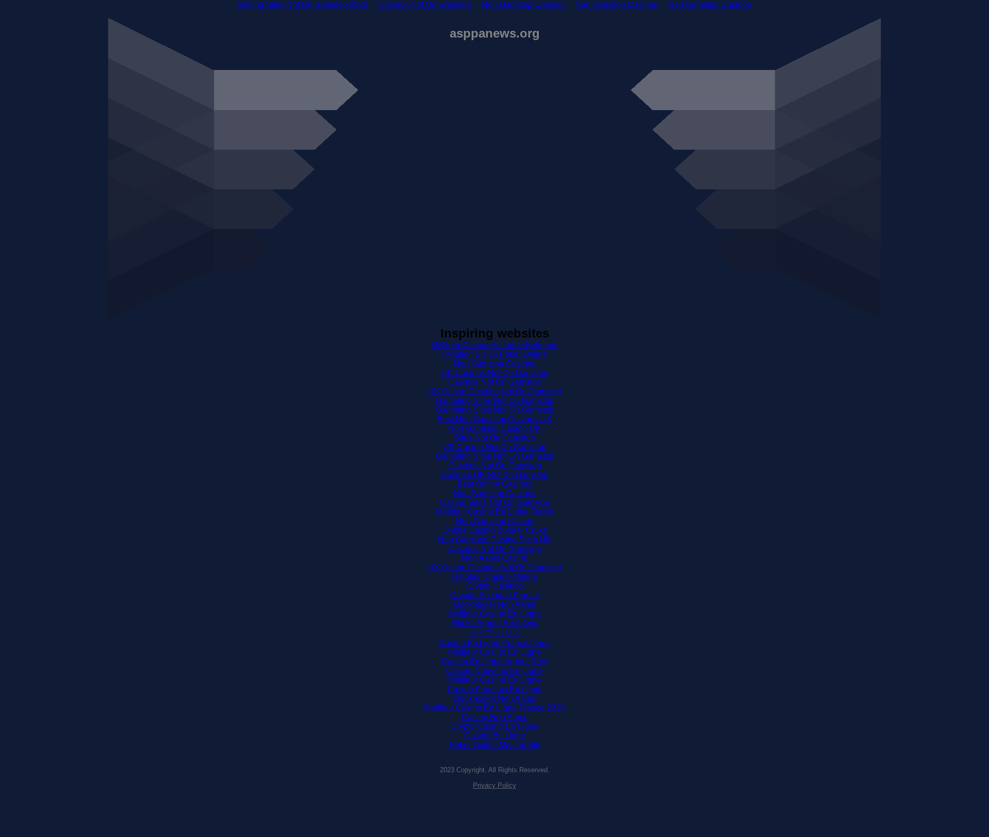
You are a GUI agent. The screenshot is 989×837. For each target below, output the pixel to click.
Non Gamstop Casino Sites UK (494, 539)
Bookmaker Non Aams (495, 604)
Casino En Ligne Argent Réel (494, 661)
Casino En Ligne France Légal (495, 642)
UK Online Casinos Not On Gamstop (494, 391)
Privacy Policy (494, 785)
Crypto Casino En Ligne (494, 726)
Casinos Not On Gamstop (494, 382)
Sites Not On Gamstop (494, 437)
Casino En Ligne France (494, 595)
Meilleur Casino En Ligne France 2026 (494, 707)
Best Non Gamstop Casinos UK (494, 419)
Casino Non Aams (495, 717)
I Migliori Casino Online (494, 576)
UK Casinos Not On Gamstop (494, 372)
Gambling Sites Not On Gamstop (494, 400)
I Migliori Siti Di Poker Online (494, 354)
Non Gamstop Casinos (494, 363)
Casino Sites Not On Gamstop (495, 502)
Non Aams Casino (495, 558)
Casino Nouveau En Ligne (494, 670)
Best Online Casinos (494, 483)
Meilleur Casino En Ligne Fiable (495, 511)
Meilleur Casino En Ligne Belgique (494, 345)
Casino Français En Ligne (494, 689)
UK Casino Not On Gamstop (494, 446)
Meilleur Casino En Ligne (494, 613)
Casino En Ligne (494, 735)
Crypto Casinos (494, 585)
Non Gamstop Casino (494, 521)
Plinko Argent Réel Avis (495, 622)
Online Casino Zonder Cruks (494, 530)
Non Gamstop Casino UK (494, 428)
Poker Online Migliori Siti (494, 744)
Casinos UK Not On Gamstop (494, 474)
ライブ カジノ (494, 632)
